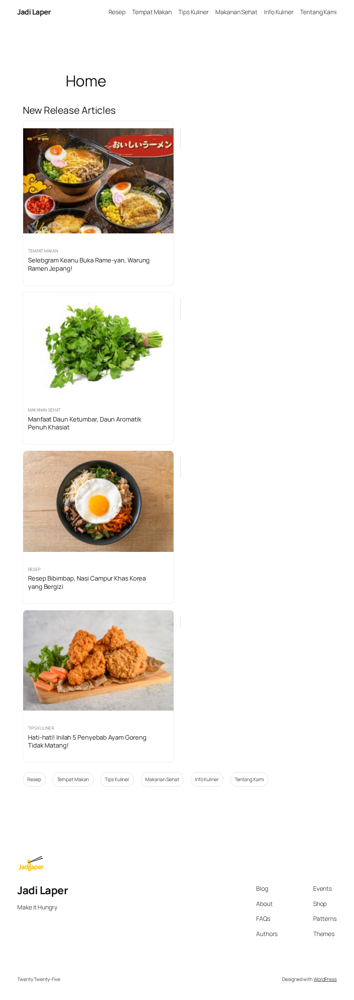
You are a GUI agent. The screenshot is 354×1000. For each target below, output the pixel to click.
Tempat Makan (73, 779)
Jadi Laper (33, 12)
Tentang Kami (249, 779)
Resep (34, 779)
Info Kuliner (207, 779)
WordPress (325, 979)
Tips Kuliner (117, 779)
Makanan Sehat (162, 779)
